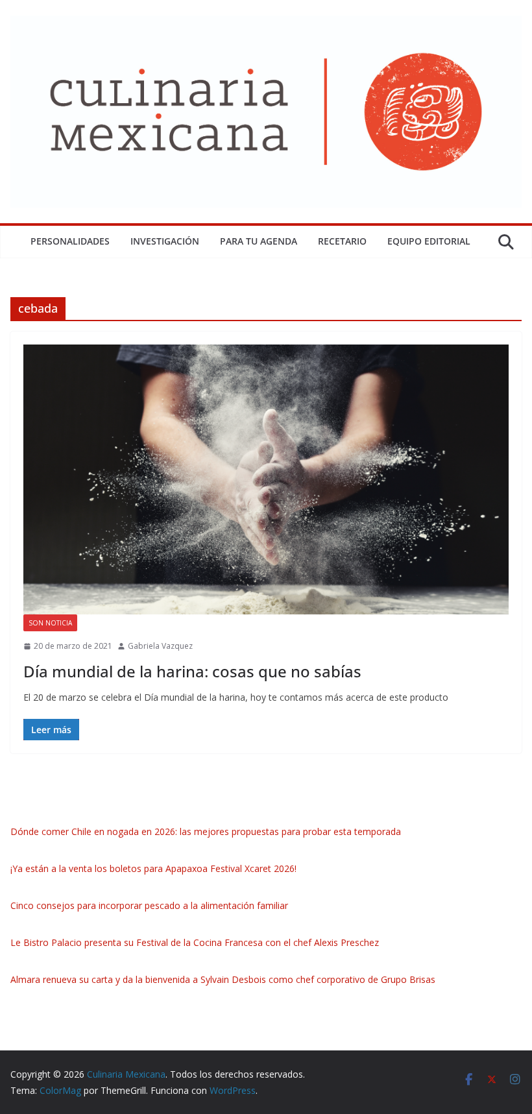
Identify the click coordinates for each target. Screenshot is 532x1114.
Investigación (164, 241)
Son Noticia (50, 622)
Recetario (342, 241)
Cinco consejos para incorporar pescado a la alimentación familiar (149, 905)
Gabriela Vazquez (160, 645)
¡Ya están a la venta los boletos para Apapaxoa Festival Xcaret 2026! (153, 868)
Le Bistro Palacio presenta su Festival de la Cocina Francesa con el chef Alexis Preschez (194, 942)
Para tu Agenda (258, 241)
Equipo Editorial (428, 241)
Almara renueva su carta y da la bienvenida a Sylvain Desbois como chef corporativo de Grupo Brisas (222, 979)
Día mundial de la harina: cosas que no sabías (192, 671)
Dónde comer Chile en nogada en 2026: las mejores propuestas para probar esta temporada (205, 831)
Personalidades (70, 241)
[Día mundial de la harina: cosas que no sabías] (266, 479)
